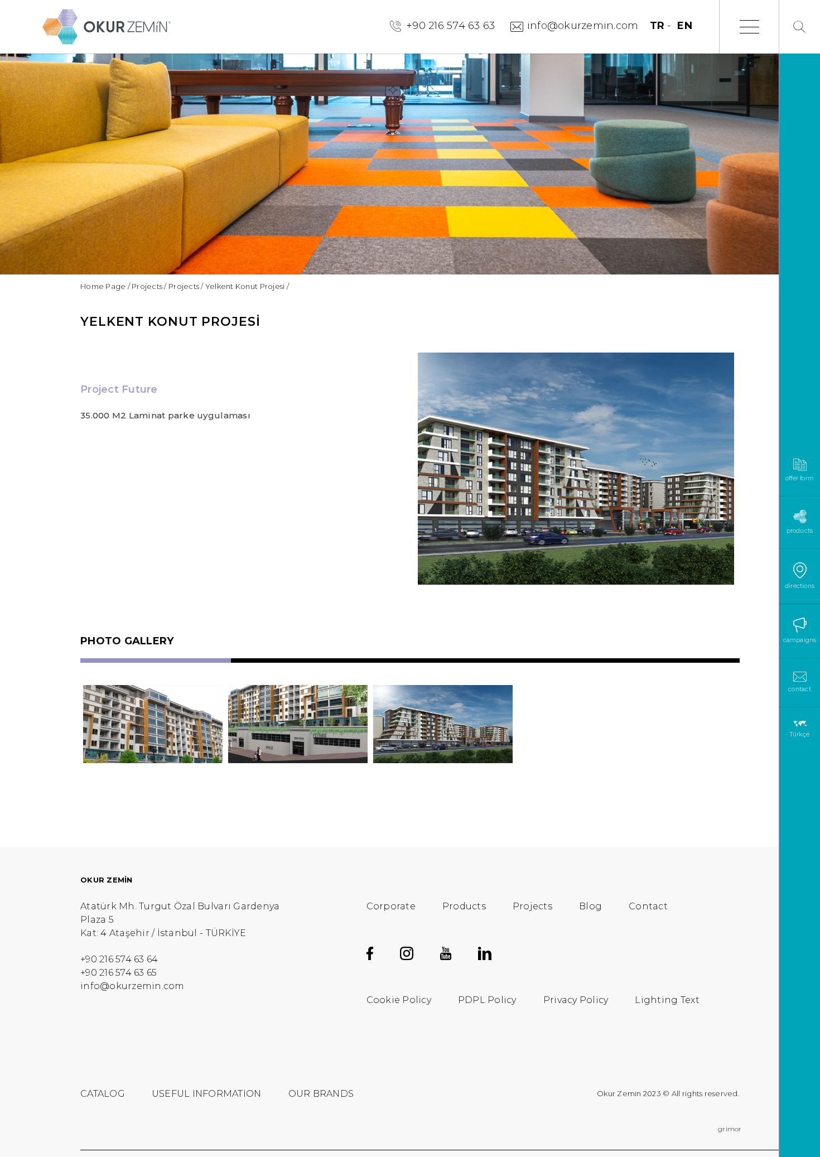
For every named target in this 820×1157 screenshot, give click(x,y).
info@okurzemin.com (583, 26)
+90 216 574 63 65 (118, 972)
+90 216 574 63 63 (450, 26)
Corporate (391, 906)
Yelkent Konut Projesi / (247, 286)
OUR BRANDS (321, 1093)
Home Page (103, 286)
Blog (590, 906)
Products (464, 906)
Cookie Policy (398, 1000)
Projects (532, 906)
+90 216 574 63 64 (119, 959)
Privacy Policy (576, 1000)
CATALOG (102, 1093)
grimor (730, 1129)
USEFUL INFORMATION (207, 1093)
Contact (648, 906)
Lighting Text (667, 1000)
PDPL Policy (487, 1000)
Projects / (149, 286)
